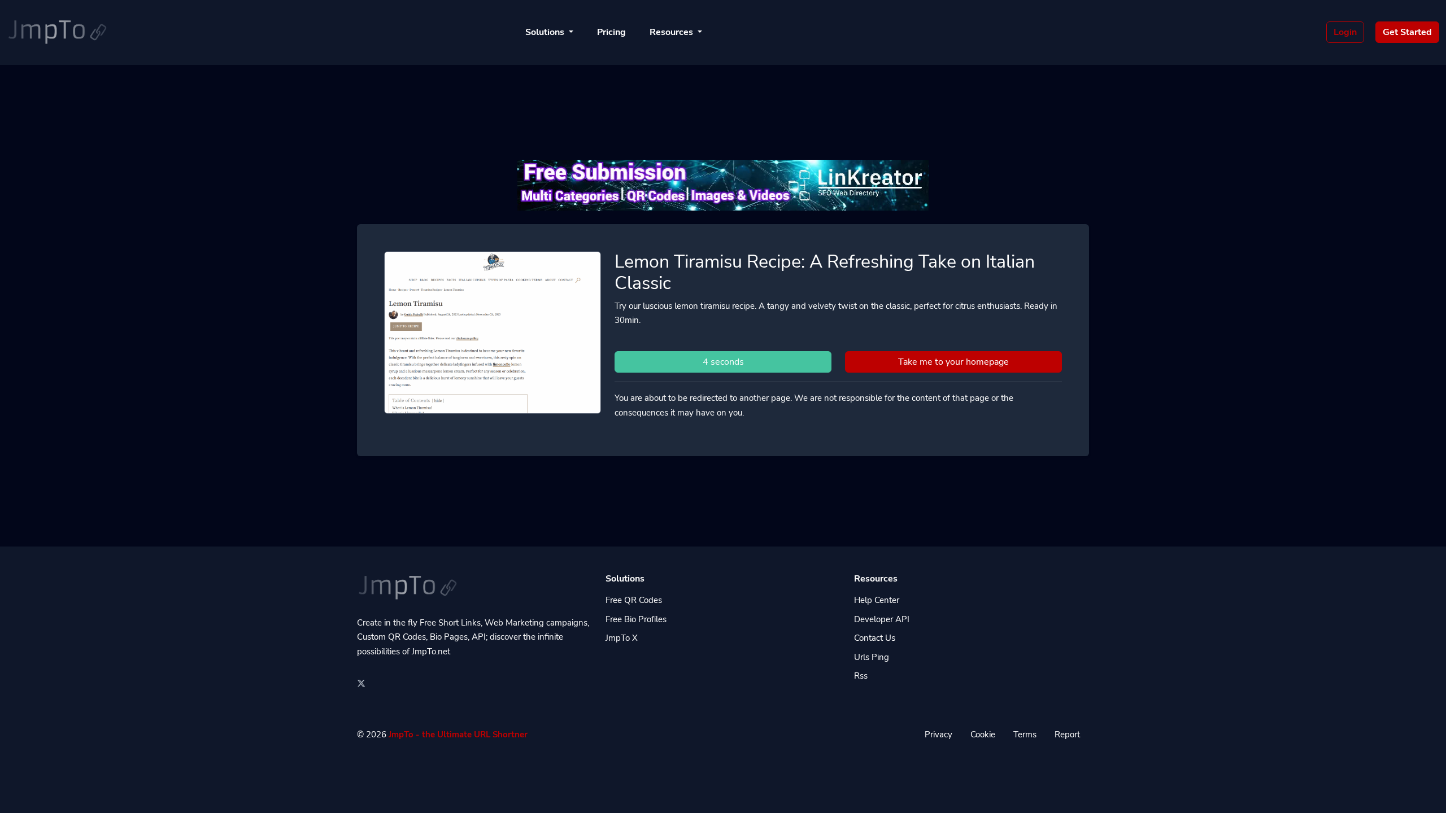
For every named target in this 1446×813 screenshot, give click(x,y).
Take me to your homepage (953, 362)
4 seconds (723, 362)
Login (1345, 32)
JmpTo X (622, 638)
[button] (1425, 793)
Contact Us (874, 638)
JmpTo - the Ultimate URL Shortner (458, 734)
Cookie (982, 734)
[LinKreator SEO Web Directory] (723, 184)
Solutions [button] (546, 32)
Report (1067, 734)
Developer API (881, 619)
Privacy (938, 734)
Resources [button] (672, 32)
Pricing (611, 32)
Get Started (1407, 32)
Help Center (876, 600)
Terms (1024, 734)
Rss (861, 675)
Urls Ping (871, 657)
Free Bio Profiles (636, 619)
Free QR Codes (634, 600)
